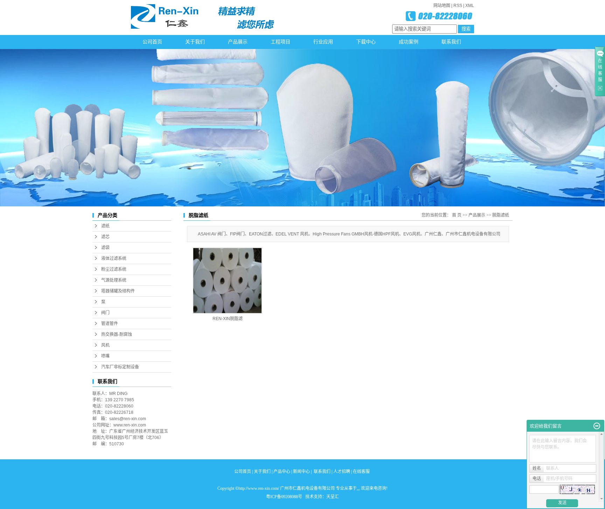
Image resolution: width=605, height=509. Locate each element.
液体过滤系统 (113, 258)
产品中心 (281, 471)
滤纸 (105, 226)
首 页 (456, 215)
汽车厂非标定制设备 (120, 367)
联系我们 (451, 41)
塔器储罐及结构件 (118, 291)
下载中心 (366, 41)
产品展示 (238, 41)
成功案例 (408, 41)
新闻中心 (301, 471)
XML (469, 5)
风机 (105, 345)
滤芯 (105, 236)
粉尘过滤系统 (113, 269)
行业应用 (323, 41)
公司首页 (152, 41)
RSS (457, 5)
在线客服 (361, 471)
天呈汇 (332, 496)
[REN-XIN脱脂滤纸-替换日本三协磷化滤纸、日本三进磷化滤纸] (227, 280)
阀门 (105, 312)
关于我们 (195, 41)
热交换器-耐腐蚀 (116, 334)
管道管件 (109, 323)
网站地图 (441, 5)
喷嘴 (105, 356)
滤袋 (105, 247)
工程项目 (280, 41)
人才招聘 (341, 471)
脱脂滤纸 (500, 215)
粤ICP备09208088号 (284, 496)
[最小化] (596, 426)
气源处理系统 (113, 280)
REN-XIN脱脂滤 (228, 318)
